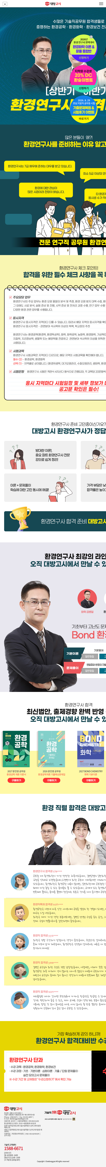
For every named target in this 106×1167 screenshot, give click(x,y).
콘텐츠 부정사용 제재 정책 (32, 1134)
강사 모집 (7, 1135)
